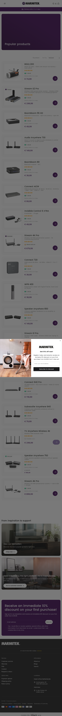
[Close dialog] (60, 341)
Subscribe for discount (46, 369)
